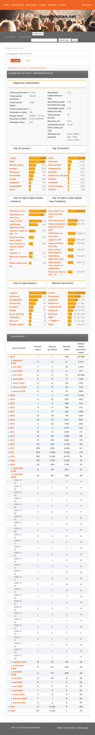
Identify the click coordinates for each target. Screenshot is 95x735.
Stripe (12, 189)
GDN (69, 121)
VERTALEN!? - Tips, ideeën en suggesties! (55, 265)
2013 (12, 444)
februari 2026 (20, 387)
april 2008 (18, 690)
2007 (12, 706)
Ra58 (11, 161)
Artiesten (53, 161)
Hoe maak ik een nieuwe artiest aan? (17, 246)
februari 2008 (20, 698)
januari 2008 (19, 702)
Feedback (53, 182)
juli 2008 (17, 678)
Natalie (12, 179)
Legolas (13, 168)
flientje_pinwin (16, 165)
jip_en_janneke (16, 314)
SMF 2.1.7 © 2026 (18, 727)
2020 (12, 415)
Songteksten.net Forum (14, 48)
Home (6, 5)
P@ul (50, 317)
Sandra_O (53, 310)
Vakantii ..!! (14, 253)
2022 (12, 407)
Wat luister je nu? (17, 211)
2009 (12, 460)
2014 (12, 440)
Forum (62, 5)
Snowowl (13, 321)
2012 (12, 448)
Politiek (51, 189)
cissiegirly (14, 317)
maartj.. (13, 158)
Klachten (52, 172)
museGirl (13, 307)
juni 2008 (17, 682)
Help (59, 727)
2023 (12, 403)
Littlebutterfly (55, 307)
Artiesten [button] (52, 5)
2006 (12, 710)
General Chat (54, 165)
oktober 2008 (20, 662)
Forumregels (69, 727)
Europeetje (14, 175)
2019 (12, 419)
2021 (12, 411)
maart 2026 (18, 383)
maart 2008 (19, 694)
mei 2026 (17, 375)
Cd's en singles (55, 186)
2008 (12, 464)
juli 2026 (17, 367)
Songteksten (54, 168)
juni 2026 (17, 371)
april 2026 (18, 379)
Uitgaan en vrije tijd (57, 175)
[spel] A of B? (16, 221)
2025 (12, 395)
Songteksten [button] (17, 5)
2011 (12, 452)
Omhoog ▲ (82, 727)
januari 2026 (19, 391)
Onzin (51, 158)
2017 (12, 428)
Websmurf (14, 172)
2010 (12, 456)
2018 (12, 424)
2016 (12, 432)
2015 (12, 436)
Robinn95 (53, 300)
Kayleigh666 (15, 186)
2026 (12, 356)
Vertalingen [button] (31, 5)
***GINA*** (54, 321)
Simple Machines (33, 727)
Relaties (52, 179)
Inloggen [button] (86, 5)
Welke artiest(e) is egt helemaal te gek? (57, 227)
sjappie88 (14, 182)
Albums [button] (42, 5)
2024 (12, 399)
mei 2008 (18, 686)
